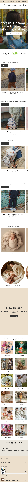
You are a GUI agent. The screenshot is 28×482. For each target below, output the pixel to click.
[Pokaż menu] (1, 5)
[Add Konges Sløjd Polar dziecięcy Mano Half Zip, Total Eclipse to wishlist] (23, 69)
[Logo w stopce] (4, 458)
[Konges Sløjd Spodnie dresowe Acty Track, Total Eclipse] (13, 201)
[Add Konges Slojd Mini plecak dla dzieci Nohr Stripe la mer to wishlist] (23, 108)
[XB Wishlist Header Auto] (23, 5)
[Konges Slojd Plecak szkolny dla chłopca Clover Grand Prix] (13, 157)
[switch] (3, 473)
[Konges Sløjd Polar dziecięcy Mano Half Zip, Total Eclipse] (13, 79)
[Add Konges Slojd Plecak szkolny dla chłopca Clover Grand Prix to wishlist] (23, 147)
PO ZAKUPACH (5, 467)
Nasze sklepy (5, 475)
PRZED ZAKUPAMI (6, 462)
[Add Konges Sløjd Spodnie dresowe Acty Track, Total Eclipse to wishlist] (23, 191)
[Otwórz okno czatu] (2, 479)
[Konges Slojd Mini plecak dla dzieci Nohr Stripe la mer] (13, 118)
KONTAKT (3, 471)
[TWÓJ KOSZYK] (26, 5)
